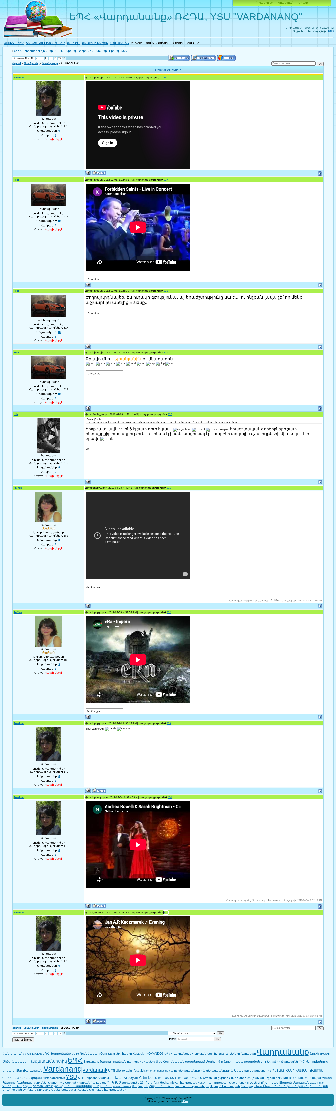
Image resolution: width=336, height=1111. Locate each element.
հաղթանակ (188, 1082)
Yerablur (127, 1070)
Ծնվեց (56, 1089)
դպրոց (132, 1061)
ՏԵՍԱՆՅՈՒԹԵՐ (70, 63)
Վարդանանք (283, 1052)
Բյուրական (140, 1086)
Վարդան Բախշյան (17, 1086)
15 (59, 58)
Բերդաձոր (272, 1061)
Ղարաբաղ (248, 1053)
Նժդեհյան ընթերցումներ (220, 1077)
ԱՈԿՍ (198, 1077)
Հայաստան (158, 1086)
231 (169, 487)
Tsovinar (19, 77)
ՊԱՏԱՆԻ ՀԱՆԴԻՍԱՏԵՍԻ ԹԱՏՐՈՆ (297, 1070)
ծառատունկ (130, 1082)
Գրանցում (285, 2)
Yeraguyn (301, 1078)
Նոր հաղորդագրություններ (33, 50)
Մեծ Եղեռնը (237, 1082)
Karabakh (139, 1053)
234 (170, 797)
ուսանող (256, 1082)
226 (164, 77)
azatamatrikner (122, 1086)
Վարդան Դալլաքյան (92, 1082)
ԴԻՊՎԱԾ (114, 1082)
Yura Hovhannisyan (166, 1082)
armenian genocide (156, 1070)
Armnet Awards (264, 1086)
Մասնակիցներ (66, 50)
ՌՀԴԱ (304, 1061)
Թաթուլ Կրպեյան (112, 1061)
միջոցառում (273, 1077)
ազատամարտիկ (49, 1061)
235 (166, 912)
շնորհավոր (124, 1053)
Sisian (82, 1078)
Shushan (223, 1053)
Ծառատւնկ (289, 1061)
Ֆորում (16, 63)
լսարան (106, 1086)
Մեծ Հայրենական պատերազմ (180, 1061)
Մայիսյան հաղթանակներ (107, 1089)
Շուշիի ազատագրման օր (244, 1061)
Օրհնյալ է (29, 1089)
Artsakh (139, 1070)
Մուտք (303, 2)
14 (55, 58)
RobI (16, 179)
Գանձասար (90, 1053)
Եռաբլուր (241, 1070)
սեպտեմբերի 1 (260, 1070)
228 (166, 290)
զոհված (271, 1082)
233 (169, 723)
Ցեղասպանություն (219, 1070)
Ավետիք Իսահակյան (225, 1086)
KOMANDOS (155, 1053)
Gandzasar (107, 1053)
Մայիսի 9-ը (214, 1061)
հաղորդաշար (217, 1082)
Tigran (320, 1082)
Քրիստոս (43, 1089)
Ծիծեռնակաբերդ (16, 1061)
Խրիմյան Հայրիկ (206, 1053)
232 (169, 612)
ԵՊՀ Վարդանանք (56, 1053)
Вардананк (91, 1061)
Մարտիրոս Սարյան (62, 1082)
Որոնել (114, 50)
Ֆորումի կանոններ (93, 50)
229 (166, 352)
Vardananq (62, 1068)
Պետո (327, 1078)
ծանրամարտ (178, 1086)
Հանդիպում (12, 1053)
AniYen (18, 487)
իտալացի (248, 1086)
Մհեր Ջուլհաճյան (251, 1077)
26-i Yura (146, 1082)
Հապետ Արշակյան (74, 1089)
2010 (313, 1082)
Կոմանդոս (319, 1061)
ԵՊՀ (75, 1060)
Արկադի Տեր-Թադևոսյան (22, 1070)
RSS (331, 31)
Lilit (16, 414)
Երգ (5, 1089)
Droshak (288, 1078)
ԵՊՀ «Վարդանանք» (178, 1053)
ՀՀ (24, 1053)
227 (166, 179)
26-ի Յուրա (283, 1086)
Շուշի (314, 1053)
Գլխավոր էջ (264, 2)
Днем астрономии (54, 1077)
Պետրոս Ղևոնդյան (17, 1082)
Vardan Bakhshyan (46, 1086)
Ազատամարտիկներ (75, 1086)
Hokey (202, 1082)
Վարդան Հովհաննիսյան (22, 1078)
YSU (71, 1077)
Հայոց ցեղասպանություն (187, 1070)
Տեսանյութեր (31, 63)
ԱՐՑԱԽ (114, 1070)
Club (96, 1086)
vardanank (95, 1070)
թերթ (75, 1053)
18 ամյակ (315, 1077)
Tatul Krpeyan (126, 1077)
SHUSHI (325, 1053)
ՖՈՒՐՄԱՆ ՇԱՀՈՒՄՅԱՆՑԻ (174, 1078)
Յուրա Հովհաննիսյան (310, 1086)
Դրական (15, 1089)
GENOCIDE (34, 1053)
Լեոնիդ (235, 1053)
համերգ (149, 1061)
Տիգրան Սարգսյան (294, 1082)
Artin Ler (146, 1077)
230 (170, 414)
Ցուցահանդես (198, 1086)
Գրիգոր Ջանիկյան (100, 1077)
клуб (140, 1061)
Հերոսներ (40, 1082)
